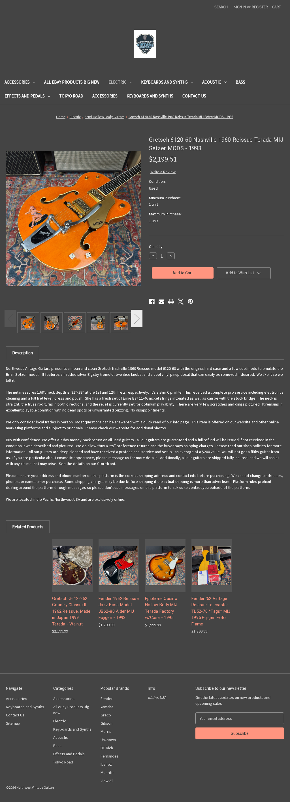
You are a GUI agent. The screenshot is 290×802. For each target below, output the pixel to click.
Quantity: (156, 247)
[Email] (161, 301)
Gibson (106, 723)
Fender (107, 698)
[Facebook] (152, 301)
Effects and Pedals (25, 96)
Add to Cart (72, 570)
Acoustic (211, 82)
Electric (117, 82)
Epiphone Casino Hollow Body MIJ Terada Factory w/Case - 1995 (161, 608)
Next (136, 318)
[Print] (171, 301)
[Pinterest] (190, 301)
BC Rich (107, 747)
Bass (240, 82)
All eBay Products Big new (71, 82)
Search (221, 6)
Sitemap (13, 723)
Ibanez (106, 764)
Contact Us (194, 96)
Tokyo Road (71, 96)
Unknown (108, 739)
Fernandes (110, 756)
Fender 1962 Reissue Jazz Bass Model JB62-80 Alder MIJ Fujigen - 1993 (119, 608)
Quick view (72, 561)
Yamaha (107, 706)
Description (22, 352)
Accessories (17, 82)
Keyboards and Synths (164, 82)
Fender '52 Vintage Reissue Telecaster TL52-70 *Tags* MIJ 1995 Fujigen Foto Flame (211, 611)
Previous (10, 318)
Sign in (240, 6)
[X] (181, 301)
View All (107, 780)
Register (260, 6)
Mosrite (107, 772)
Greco (106, 715)
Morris (106, 731)
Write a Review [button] (163, 171)
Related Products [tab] (27, 526)
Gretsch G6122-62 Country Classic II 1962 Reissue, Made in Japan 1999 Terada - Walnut (71, 611)
